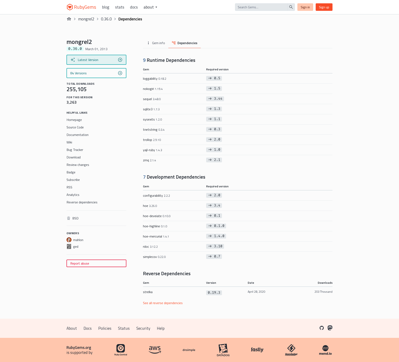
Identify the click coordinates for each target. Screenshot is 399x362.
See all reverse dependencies (163, 302)
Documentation (77, 134)
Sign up (324, 7)
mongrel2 (86, 19)
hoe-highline (155, 226)
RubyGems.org (78, 347)
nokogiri (153, 88)
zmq (149, 160)
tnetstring (154, 129)
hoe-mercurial (156, 236)
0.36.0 (106, 19)
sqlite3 (151, 109)
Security (143, 328)
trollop (152, 139)
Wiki (69, 142)
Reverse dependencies (81, 202)
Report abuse (79, 263)
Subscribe (73, 179)
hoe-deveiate (156, 215)
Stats (119, 7)
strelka (148, 291)
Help (161, 328)
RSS (69, 187)
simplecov (154, 256)
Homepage (74, 119)
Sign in (305, 7)
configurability (156, 195)
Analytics (72, 194)
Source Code (75, 127)
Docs (134, 7)
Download (73, 157)
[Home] (69, 19)
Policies (104, 328)
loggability (154, 78)
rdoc (150, 246)
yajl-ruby (152, 149)
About (71, 328)
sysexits (152, 119)
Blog (105, 7)
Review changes (77, 164)
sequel (152, 98)
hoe (150, 205)
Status (124, 328)
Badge (70, 172)
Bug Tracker (74, 149)
